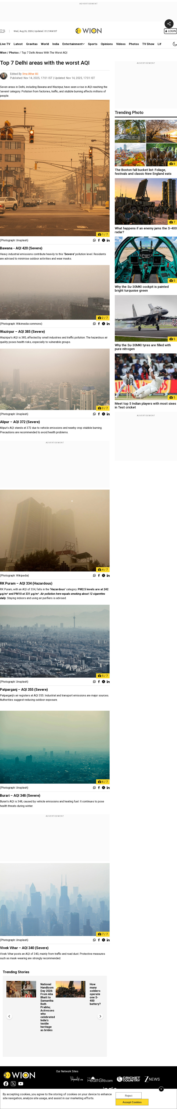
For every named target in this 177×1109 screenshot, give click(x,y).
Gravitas (32, 44)
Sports (92, 44)
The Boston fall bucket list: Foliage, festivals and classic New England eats (143, 172)
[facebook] (98, 240)
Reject (128, 1095)
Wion (3, 52)
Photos (134, 44)
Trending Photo (129, 112)
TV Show (148, 44)
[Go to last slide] (9, 1016)
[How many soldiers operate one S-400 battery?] (70, 995)
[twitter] (103, 240)
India (55, 44)
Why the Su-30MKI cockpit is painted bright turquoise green (142, 288)
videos (120, 44)
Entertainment (72, 44)
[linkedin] (108, 240)
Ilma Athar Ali (30, 73)
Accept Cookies (132, 1102)
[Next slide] (100, 1016)
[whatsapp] (94, 240)
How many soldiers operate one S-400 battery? (95, 994)
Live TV (5, 44)
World (45, 44)
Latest (18, 44)
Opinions (107, 44)
